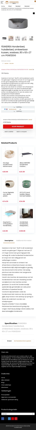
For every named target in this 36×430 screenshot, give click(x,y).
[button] (34, 13)
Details (30, 69)
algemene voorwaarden (8, 397)
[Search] (27, 2)
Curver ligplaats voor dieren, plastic (8, 194)
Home (3, 6)
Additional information (23, 241)
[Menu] (2, 2)
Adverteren (4, 387)
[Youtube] (12, 418)
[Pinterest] (16, 418)
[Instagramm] (9, 418)
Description (9, 241)
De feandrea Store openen (22, 341)
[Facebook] (2, 418)
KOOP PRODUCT (18, 126)
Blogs (2, 382)
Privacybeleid (5, 395)
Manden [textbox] (17, 414)
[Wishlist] (30, 2)
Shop (9, 6)
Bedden (18, 6)
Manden (27, 6)
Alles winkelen (5, 380)
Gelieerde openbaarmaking (9, 399)
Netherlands (12, 109)
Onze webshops (6, 385)
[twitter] (6, 418)
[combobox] (18, 414)
